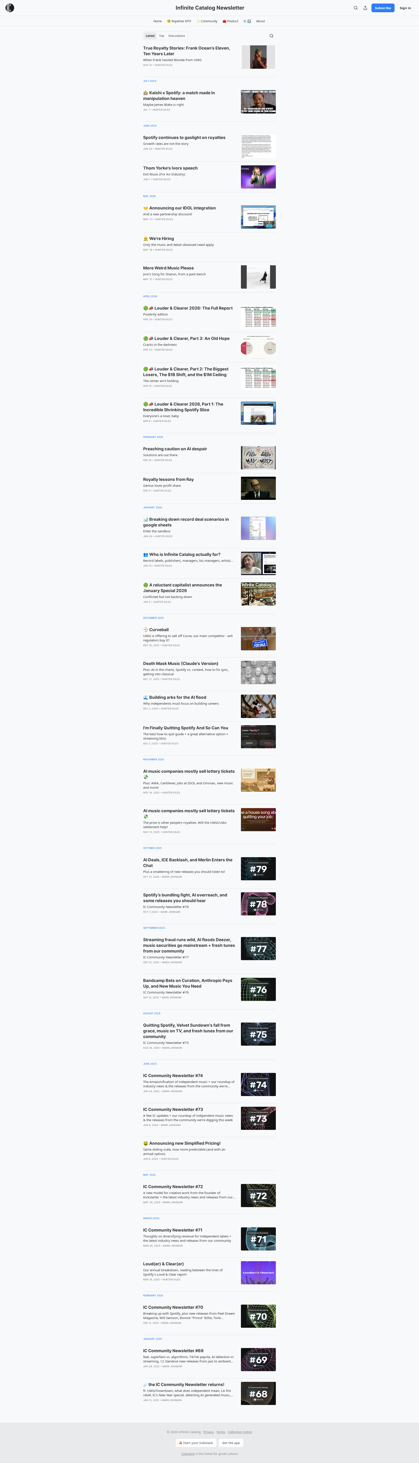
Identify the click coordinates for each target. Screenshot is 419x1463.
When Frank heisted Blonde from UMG (172, 60)
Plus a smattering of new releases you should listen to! (184, 871)
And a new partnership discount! (167, 214)
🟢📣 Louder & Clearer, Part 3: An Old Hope (186, 338)
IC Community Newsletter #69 (173, 1350)
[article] (209, 59)
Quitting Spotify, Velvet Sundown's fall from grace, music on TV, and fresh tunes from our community (188, 1031)
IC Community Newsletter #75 (166, 1042)
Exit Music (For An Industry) (164, 174)
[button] (157, 21)
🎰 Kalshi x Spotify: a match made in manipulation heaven (179, 95)
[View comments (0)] (177, 115)
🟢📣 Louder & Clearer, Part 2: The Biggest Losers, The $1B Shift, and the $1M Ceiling (185, 372)
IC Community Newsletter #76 (166, 992)
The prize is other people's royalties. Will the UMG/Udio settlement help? (185, 824)
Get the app (231, 1443)
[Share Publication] (365, 7)
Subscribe (383, 8)
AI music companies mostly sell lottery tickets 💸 (189, 774)
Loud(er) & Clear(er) (163, 1263)
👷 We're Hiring (158, 238)
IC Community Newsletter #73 (173, 1109)
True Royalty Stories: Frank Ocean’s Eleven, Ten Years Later (186, 51)
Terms (220, 1432)
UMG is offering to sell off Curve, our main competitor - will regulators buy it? (188, 638)
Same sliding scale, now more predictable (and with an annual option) (184, 1151)
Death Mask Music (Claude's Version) (180, 663)
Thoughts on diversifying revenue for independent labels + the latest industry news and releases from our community (187, 1238)
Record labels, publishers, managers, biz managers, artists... (188, 560)
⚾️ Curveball (156, 629)
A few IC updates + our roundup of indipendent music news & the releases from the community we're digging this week (188, 1117)
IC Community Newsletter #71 (172, 1230)
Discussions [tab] (176, 36)
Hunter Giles (163, 65)
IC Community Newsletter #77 (166, 957)
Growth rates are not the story (166, 143)
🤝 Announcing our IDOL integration (179, 208)
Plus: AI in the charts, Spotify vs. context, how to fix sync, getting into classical (185, 671)
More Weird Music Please (168, 268)
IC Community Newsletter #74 (173, 1075)
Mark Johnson (172, 876)
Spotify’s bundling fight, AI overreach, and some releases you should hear (185, 898)
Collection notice (240, 1432)
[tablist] (165, 35)
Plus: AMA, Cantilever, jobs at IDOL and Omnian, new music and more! (188, 785)
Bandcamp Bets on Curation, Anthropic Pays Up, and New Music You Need (187, 983)
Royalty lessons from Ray (168, 479)
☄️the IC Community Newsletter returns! (183, 1384)
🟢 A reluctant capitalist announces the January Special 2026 (182, 587)
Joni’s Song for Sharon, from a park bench (174, 274)
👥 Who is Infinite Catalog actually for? (182, 554)
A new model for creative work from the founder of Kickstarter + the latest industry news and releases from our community (188, 1195)
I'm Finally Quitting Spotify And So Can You (185, 727)
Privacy (208, 1432)
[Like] (146, 837)
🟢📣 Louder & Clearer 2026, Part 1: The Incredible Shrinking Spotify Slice (183, 407)
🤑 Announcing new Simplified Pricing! (182, 1143)
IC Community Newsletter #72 (173, 1186)
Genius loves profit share (162, 485)
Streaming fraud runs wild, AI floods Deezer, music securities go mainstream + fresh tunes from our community (189, 945)
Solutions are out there (160, 455)
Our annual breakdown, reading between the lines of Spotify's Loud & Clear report (183, 1272)
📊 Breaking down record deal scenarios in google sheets (186, 522)
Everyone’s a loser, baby (161, 416)
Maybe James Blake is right (163, 104)
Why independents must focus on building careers (181, 703)
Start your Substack (198, 1443)
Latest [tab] (150, 36)
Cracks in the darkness (160, 344)
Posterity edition (155, 314)
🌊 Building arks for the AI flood (174, 697)
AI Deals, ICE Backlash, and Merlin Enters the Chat (187, 862)
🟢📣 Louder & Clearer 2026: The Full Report (188, 308)
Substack (187, 1454)
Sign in (405, 8)
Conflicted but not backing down (167, 596)
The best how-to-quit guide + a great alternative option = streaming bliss (185, 736)
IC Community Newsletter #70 (173, 1307)
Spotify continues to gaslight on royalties (184, 137)
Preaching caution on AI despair (175, 448)
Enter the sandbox (156, 531)
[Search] (355, 7)
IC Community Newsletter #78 (166, 907)
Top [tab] (161, 36)
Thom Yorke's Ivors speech (170, 168)
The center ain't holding (161, 381)
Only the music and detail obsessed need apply (178, 244)
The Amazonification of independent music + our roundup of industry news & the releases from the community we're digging (188, 1083)
